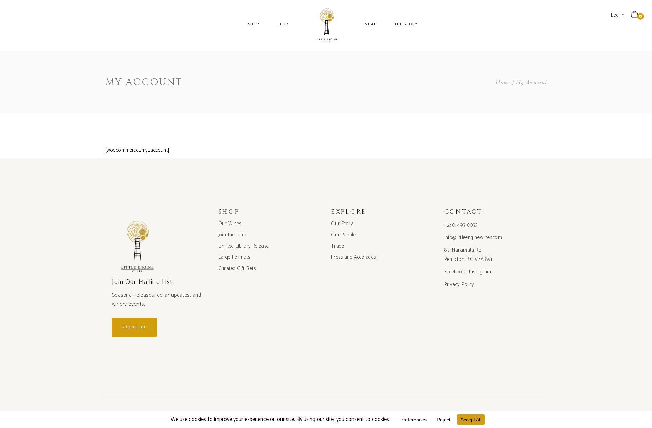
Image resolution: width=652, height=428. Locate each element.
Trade (337, 246)
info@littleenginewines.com (473, 237)
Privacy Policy (459, 284)
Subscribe (134, 327)
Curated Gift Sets (237, 268)
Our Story (342, 223)
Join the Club (232, 235)
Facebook (454, 272)
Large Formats (234, 257)
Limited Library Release (243, 246)
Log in (617, 15)
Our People (343, 235)
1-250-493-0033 (461, 225)
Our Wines (229, 223)
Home (503, 83)
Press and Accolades (353, 257)
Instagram (480, 272)
